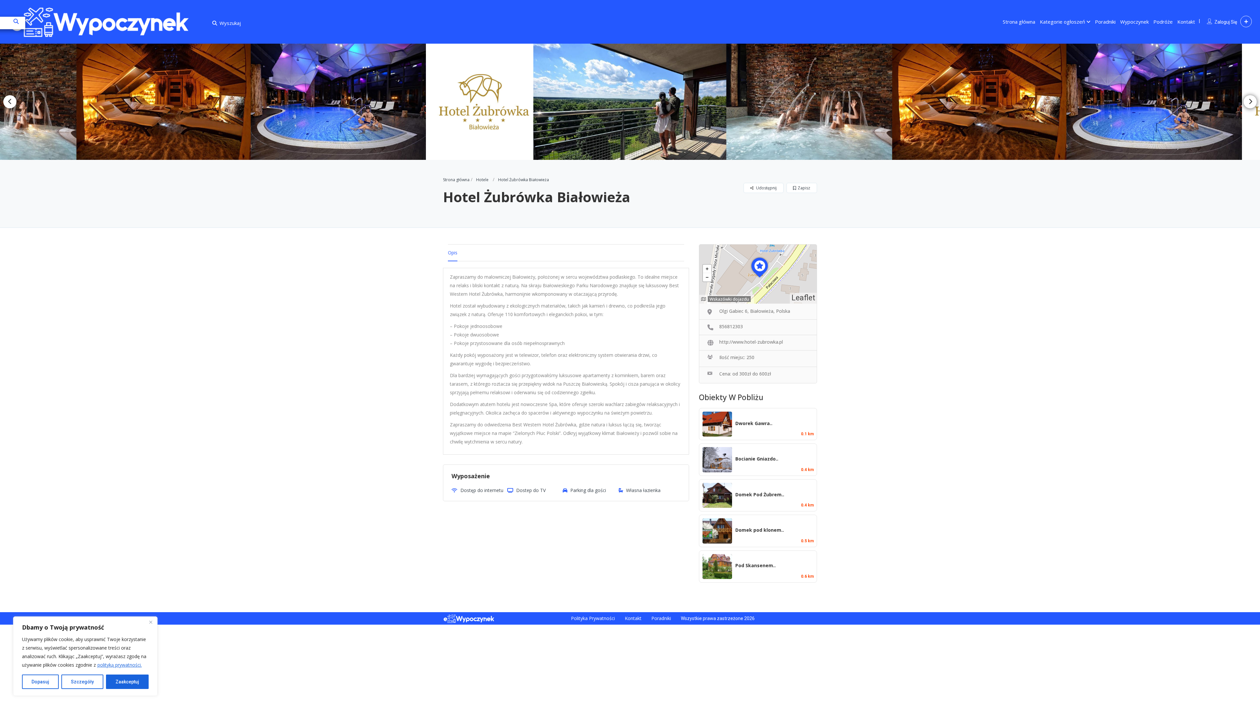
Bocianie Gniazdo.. (756, 459)
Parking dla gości (588, 490)
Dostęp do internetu (481, 490)
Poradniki (1105, 21)
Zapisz (804, 188)
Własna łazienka (643, 490)
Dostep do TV (531, 490)
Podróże (1163, 21)
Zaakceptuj (127, 681)
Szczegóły (82, 681)
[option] (163, 102)
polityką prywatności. (119, 665)
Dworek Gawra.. (753, 423)
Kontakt (1186, 21)
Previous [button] (10, 102)
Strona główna (1019, 21)
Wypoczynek (1134, 21)
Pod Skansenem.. (755, 565)
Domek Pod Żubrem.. (759, 494)
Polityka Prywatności (593, 618)
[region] (85, 656)
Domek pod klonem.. (759, 530)
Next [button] (1250, 102)
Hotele (482, 180)
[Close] (151, 622)
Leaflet (803, 297)
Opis (452, 252)
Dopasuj (40, 681)
